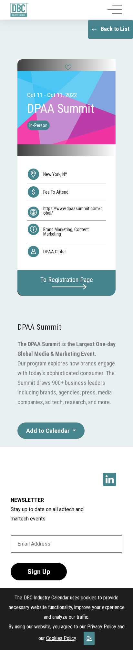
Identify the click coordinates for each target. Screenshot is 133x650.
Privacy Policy (101, 627)
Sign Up (38, 572)
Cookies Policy (61, 638)
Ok (89, 638)
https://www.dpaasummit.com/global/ (73, 211)
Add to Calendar (48, 430)
